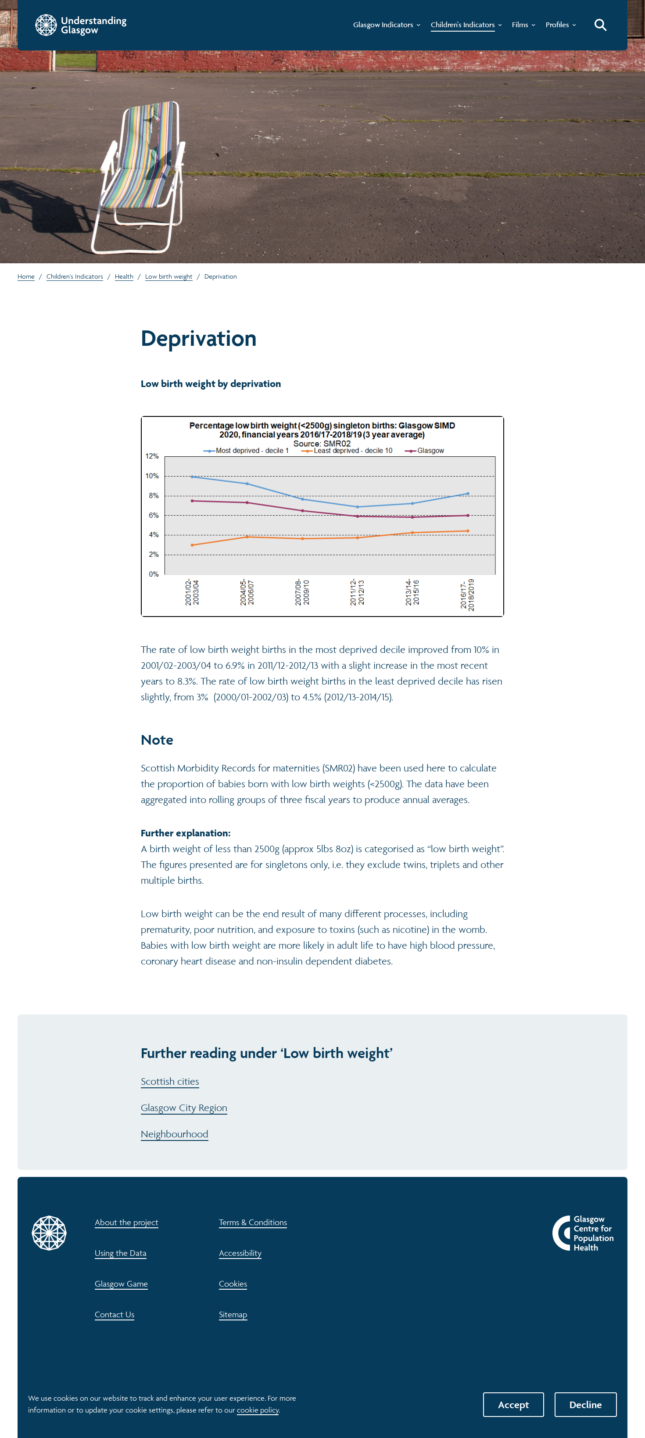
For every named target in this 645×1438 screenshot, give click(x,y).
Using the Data (121, 1253)
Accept (513, 1405)
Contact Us (114, 1314)
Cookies (233, 1283)
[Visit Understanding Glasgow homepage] (80, 25)
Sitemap (233, 1314)
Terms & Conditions (253, 1222)
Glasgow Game (121, 1283)
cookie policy (258, 1410)
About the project (126, 1222)
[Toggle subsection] (416, 27)
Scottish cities (170, 1081)
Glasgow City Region (184, 1107)
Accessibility (240, 1253)
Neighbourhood (174, 1134)
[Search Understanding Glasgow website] (600, 25)
